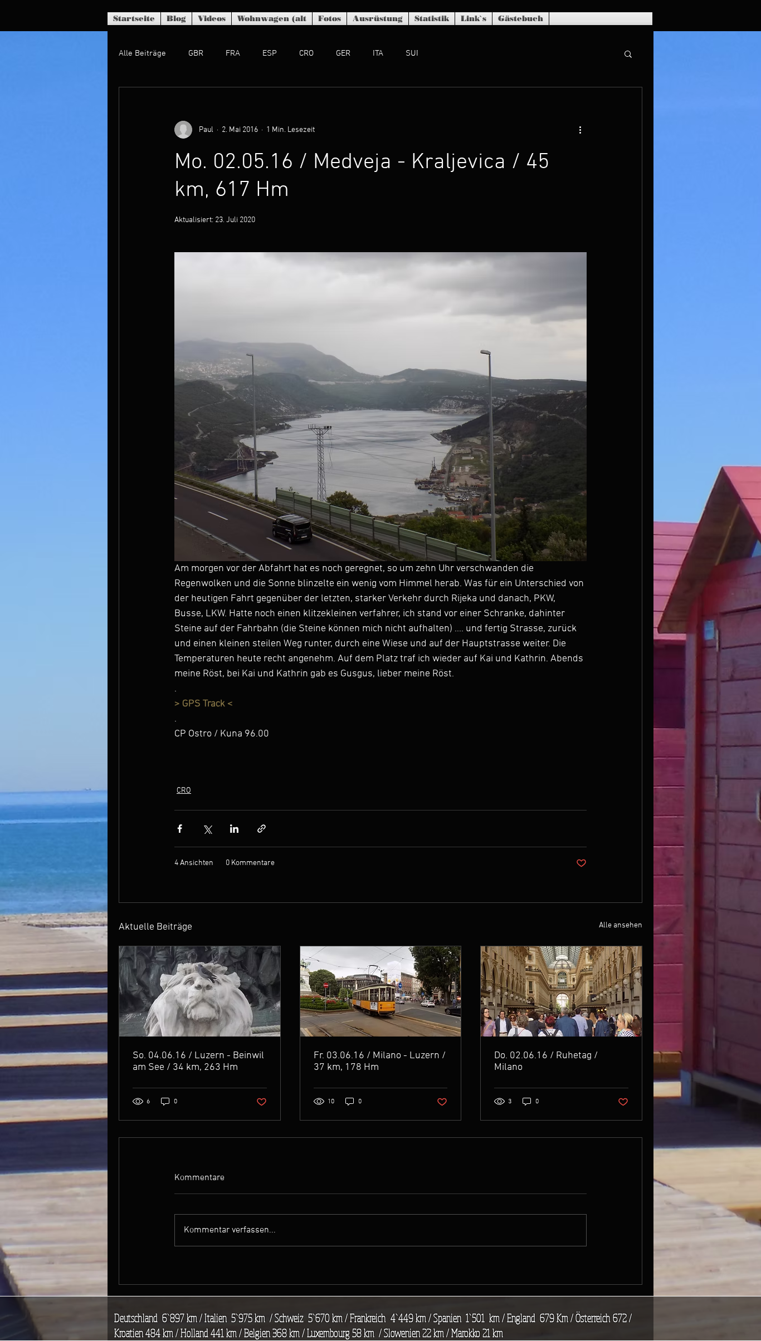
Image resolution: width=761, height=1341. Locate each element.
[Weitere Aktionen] (580, 129)
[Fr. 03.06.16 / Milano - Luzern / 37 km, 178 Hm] (380, 991)
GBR (195, 53)
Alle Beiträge (142, 53)
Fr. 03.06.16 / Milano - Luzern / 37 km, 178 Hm (380, 1061)
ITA (378, 53)
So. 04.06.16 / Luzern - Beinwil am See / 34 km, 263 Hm (198, 1061)
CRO (306, 53)
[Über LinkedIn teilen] (234, 828)
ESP (269, 53)
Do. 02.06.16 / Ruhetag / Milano (546, 1061)
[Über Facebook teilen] (179, 828)
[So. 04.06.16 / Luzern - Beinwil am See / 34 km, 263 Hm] (199, 991)
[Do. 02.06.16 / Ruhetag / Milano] (561, 991)
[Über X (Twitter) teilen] (207, 828)
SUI (412, 53)
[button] (628, 53)
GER (343, 53)
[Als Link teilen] (261, 828)
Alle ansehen (620, 925)
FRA (233, 53)
